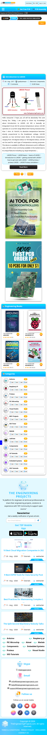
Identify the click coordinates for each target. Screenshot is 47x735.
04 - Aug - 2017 (9, 81)
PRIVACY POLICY (27, 730)
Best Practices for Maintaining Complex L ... (23, 600)
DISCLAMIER (40, 730)
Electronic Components (37, 81)
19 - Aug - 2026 (12, 581)
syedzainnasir (22, 81)
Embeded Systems (15, 461)
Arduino (20, 13)
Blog (14, 18)
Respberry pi (38, 638)
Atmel (28, 642)
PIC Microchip (14, 401)
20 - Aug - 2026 (12, 556)
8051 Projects (13, 416)
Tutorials (27, 556)
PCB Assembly (40, 9)
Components (13, 446)
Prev (17, 174)
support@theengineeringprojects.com (25, 688)
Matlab (11, 431)
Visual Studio (13, 409)
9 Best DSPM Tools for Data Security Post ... (23, 576)
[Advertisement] (23, 48)
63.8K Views (35, 84)
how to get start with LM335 (17, 160)
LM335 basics (22, 155)
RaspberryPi (4, 13)
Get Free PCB (25, 9)
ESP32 (10, 13)
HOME (6, 18)
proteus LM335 (13, 162)
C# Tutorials (13, 453)
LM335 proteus (33, 160)
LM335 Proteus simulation (29, 162)
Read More (23, 167)
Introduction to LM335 (15, 77)
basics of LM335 (34, 155)
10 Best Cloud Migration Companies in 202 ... (23, 551)
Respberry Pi (13, 387)
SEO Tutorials (13, 468)
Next (29, 174)
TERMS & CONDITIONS (11, 730)
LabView (12, 439)
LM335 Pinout (11, 155)
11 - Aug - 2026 (12, 605)
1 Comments (14, 84)
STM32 (15, 13)
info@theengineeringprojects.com (24, 681)
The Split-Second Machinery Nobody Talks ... (24, 625)
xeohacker (40, 556)
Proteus (12, 394)
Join (45, 3)
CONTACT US (23, 733)
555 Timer (12, 424)
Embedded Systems (35, 646)
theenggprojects (24, 670)
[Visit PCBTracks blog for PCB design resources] (23, 300)
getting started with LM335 (31, 158)
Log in (41, 3)
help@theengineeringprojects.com (24, 685)
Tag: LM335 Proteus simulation (30, 18)
